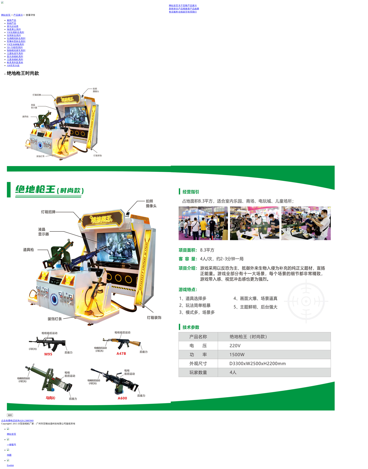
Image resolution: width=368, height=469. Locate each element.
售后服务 (173, 12)
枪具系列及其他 (15, 62)
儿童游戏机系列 (15, 59)
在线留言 (182, 12)
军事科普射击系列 (16, 41)
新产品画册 (193, 8)
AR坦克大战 (13, 65)
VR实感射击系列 (15, 32)
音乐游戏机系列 (15, 56)
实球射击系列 (14, 35)
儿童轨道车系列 (15, 53)
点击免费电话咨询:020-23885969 (17, 420)
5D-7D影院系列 (15, 47)
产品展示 (192, 5)
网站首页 (173, 5)
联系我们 (192, 12)
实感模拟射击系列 (16, 38)
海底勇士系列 (14, 29)
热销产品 (11, 23)
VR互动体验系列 (15, 44)
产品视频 (182, 8)
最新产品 (11, 20)
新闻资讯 (173, 8)
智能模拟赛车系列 (16, 50)
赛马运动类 (12, 26)
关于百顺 (182, 5)
